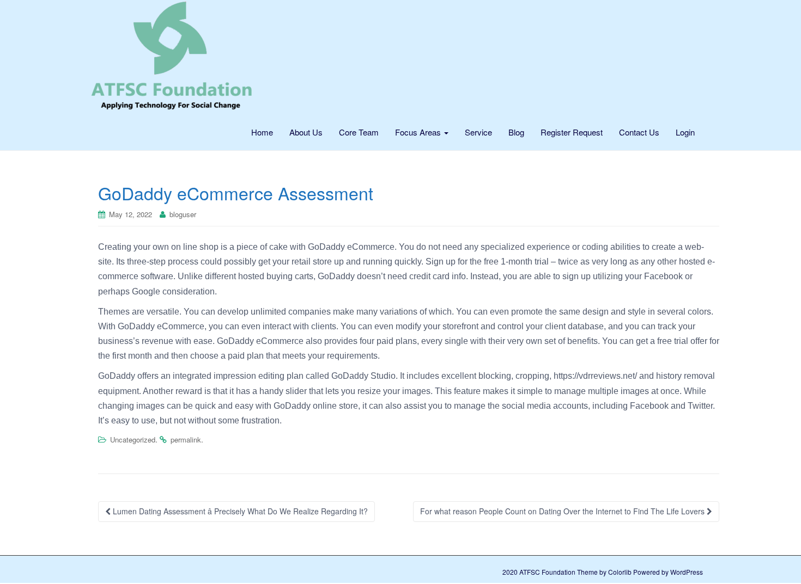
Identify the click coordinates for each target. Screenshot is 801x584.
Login (685, 132)
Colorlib (620, 571)
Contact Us (639, 132)
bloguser (182, 214)
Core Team (359, 132)
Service (478, 132)
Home (262, 132)
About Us (306, 132)
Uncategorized (132, 439)
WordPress (686, 571)
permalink (186, 439)
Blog (516, 132)
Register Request (572, 132)
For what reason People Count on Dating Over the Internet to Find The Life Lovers (563, 511)
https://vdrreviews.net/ (595, 375)
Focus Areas (419, 132)
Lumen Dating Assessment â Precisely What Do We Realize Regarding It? (239, 511)
